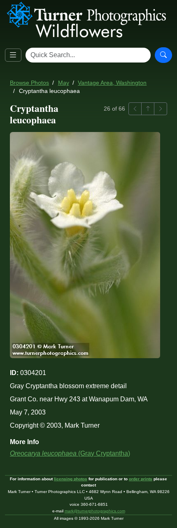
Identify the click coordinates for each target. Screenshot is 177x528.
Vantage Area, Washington (112, 83)
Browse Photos (29, 83)
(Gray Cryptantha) (70, 453)
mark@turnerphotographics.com (95, 511)
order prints (140, 479)
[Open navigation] (13, 55)
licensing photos (70, 479)
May (63, 83)
